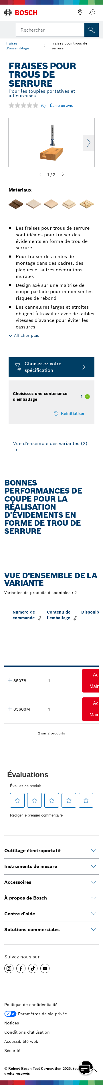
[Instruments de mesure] (93, 866)
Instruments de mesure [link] (30, 866)
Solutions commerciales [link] (32, 930)
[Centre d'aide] (93, 914)
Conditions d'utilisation (27, 1032)
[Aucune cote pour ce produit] (25, 105)
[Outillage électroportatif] (93, 850)
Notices (11, 1023)
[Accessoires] (93, 882)
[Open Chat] (86, 1068)
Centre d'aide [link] (19, 914)
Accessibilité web (21, 1041)
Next (88, 143)
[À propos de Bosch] (93, 898)
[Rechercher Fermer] (79, 29)
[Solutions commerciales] (93, 929)
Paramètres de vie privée (42, 1013)
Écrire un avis (61, 105)
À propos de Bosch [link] (25, 898)
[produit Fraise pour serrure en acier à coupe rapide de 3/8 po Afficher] (10, 680)
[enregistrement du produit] (92, 12)
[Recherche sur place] (91, 30)
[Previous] (40, 174)
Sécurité (12, 1050)
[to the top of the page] (94, 1051)
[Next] (63, 174)
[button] (8, 968)
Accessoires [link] (17, 882)
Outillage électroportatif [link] (32, 851)
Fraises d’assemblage (17, 45)
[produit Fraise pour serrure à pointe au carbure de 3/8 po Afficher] (10, 708)
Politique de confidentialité (31, 1004)
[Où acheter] (80, 12)
